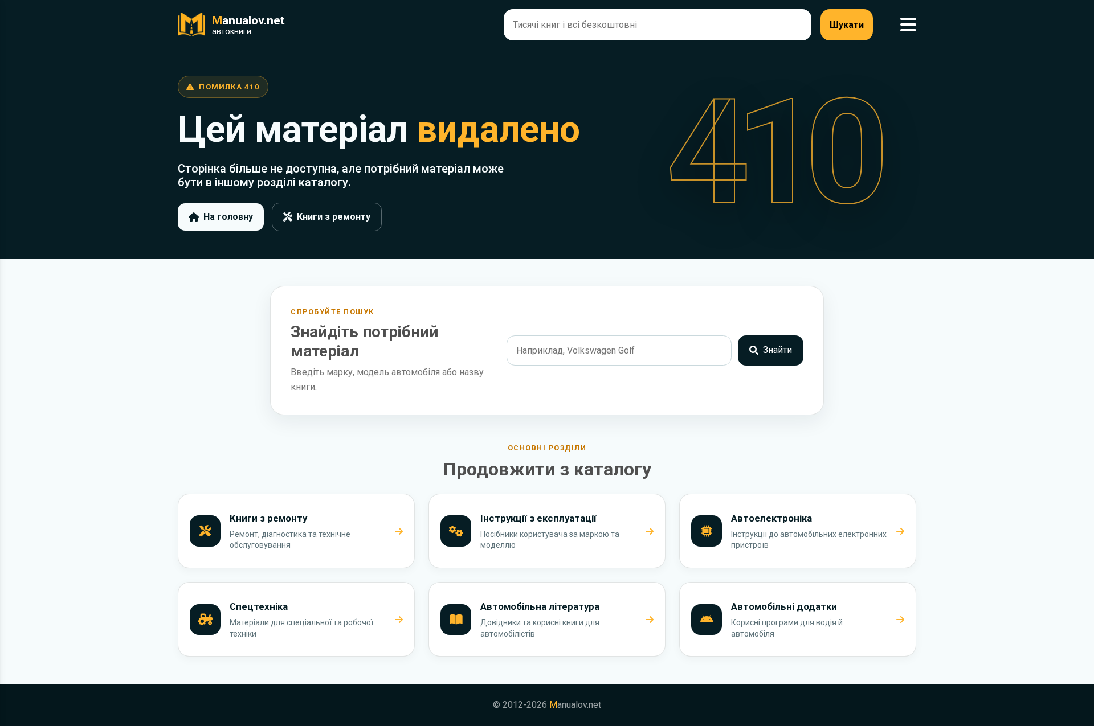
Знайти (777, 349)
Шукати (847, 24)
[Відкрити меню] (908, 24)
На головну (228, 216)
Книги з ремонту (333, 216)
